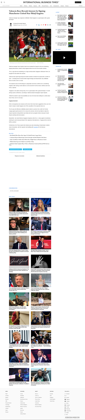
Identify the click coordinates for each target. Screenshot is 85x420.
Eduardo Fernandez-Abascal (20, 23)
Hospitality (22, 395)
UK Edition (80, 5)
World (21, 5)
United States (52, 401)
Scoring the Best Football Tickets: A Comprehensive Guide (62, 70)
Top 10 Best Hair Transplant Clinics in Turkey (61, 84)
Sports (6, 410)
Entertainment (56, 5)
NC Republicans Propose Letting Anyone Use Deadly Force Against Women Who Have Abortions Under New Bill (19, 327)
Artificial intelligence (23, 404)
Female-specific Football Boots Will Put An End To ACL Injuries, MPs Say (62, 44)
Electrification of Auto (23, 399)
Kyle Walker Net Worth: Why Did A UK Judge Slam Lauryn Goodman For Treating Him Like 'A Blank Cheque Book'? (62, 17)
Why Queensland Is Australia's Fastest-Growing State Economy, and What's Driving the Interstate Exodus (62, 78)
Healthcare (22, 397)
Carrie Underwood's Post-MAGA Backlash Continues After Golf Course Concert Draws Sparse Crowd (40, 214)
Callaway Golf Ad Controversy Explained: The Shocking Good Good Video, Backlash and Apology (19, 270)
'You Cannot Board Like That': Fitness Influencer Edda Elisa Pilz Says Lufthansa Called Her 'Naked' (40, 289)
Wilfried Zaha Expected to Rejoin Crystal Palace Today (22, 141)
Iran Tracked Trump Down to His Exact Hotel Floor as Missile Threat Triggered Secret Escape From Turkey (40, 232)
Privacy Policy (37, 399)
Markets (30, 5)
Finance (21, 401)
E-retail (21, 393)
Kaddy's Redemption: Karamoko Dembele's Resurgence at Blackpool (62, 23)
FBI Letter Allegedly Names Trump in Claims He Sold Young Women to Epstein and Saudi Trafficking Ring (19, 251)
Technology (7, 404)
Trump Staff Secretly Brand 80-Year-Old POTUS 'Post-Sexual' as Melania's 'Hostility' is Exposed (19, 384)
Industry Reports (23, 413)
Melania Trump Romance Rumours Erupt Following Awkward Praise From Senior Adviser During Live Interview (40, 308)
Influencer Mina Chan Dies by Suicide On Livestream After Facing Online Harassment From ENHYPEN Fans (18, 214)
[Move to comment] (50, 25)
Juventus (36, 127)
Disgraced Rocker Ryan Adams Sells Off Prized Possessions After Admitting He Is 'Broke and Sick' (18, 232)
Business (35, 5)
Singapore (51, 397)
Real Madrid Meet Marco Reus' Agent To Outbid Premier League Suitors (26, 135)
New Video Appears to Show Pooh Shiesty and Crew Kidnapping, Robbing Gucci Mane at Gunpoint (40, 384)
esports (21, 408)
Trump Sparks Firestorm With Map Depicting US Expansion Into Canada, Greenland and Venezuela (40, 327)
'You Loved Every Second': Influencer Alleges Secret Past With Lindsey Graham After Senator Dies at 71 (19, 289)
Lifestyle (62, 5)
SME (39, 5)
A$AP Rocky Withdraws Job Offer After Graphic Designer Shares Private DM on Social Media (17, 308)
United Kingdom (52, 399)
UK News (25, 5)
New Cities (22, 410)
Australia (51, 393)
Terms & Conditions (38, 397)
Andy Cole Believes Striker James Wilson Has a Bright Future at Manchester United (28, 139)
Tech (51, 5)
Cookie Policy (37, 401)
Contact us (37, 395)
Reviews (66, 5)
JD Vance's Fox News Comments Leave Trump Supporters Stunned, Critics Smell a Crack (40, 365)
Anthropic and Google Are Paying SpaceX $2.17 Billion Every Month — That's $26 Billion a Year (41, 346)
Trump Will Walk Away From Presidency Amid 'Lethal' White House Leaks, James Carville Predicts (19, 346)
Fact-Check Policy (38, 406)
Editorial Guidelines (40, 155)
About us (36, 393)
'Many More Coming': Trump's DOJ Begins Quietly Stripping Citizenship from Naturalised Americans (19, 365)
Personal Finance (45, 5)
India (51, 395)
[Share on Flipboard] (43, 25)
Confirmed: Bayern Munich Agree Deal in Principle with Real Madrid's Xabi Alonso (28, 137)
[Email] (48, 25)
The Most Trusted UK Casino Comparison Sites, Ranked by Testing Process (62, 91)
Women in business (23, 406)
